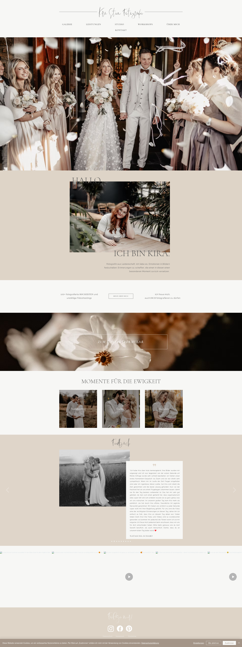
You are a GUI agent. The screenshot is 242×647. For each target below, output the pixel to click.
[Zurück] (7, 490)
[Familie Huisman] (121, 541)
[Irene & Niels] (116, 541)
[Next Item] (237, 577)
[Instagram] (111, 628)
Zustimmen (229, 643)
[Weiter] (234, 490)
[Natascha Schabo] (111, 541)
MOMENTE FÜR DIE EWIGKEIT (121, 381)
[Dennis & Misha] (125, 541)
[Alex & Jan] (130, 541)
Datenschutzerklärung (150, 643)
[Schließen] (238, 643)
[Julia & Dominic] (123, 541)
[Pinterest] (129, 628)
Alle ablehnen (213, 643)
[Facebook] (120, 628)
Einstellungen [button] (198, 643)
